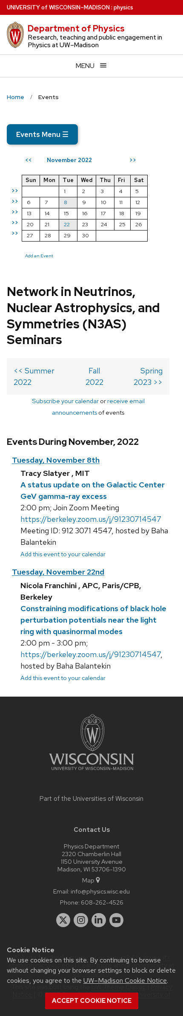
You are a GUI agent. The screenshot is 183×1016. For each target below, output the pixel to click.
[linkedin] (99, 920)
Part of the (91, 798)
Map (88, 880)
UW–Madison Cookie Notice (125, 980)
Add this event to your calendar (63, 554)
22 (67, 224)
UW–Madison (58, 7)
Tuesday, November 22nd (58, 572)
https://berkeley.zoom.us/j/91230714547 (90, 519)
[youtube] (116, 920)
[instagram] (81, 920)
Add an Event (39, 256)
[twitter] (63, 920)
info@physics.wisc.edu (100, 891)
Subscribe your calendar (65, 401)
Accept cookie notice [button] (92, 1000)
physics (123, 7)
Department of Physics (76, 28)
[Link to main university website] (91, 771)
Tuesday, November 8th (56, 460)
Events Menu (42, 134)
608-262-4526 (102, 902)
